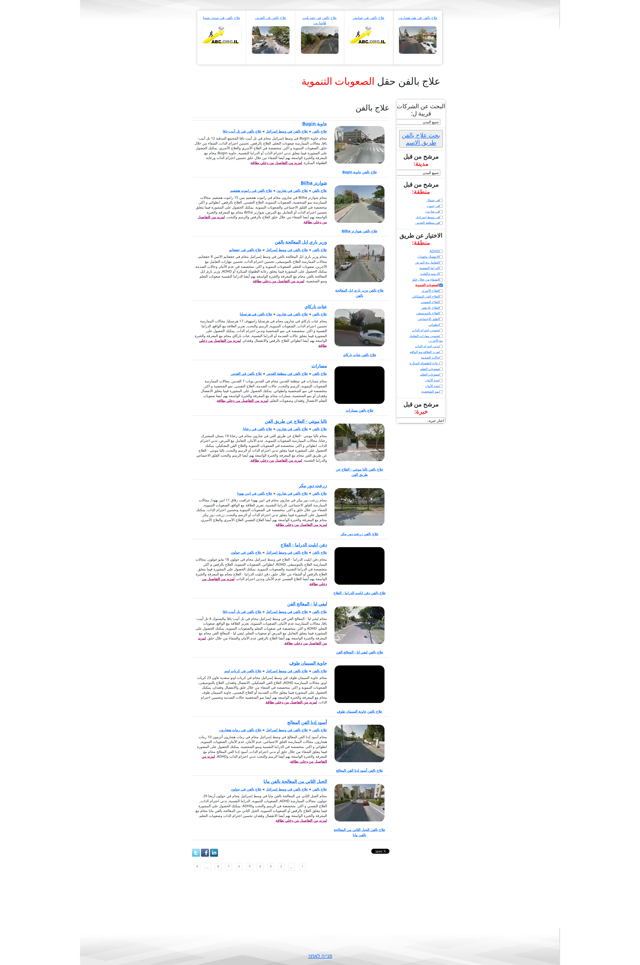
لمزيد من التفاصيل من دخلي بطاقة (276, 162)
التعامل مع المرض (427, 262)
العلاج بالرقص (430, 307)
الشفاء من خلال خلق (426, 279)
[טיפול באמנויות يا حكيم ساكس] (418, 39)
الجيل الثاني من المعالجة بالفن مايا (295, 781)
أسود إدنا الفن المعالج (307, 722)
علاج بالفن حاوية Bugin (359, 172)
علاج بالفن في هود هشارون (418, 17)
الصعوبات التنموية (427, 285)
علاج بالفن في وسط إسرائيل (287, 131)
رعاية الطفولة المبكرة (425, 363)
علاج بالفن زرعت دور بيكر (359, 533)
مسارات (319, 366)
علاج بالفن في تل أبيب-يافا (242, 131)
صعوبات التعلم (430, 369)
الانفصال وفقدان (428, 256)
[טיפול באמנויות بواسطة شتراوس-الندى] (271, 39)
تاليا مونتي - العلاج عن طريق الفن (296, 421)
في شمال (433, 200)
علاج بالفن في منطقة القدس (287, 373)
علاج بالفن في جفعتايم (245, 249)
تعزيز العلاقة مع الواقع (425, 352)
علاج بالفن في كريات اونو (243, 670)
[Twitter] (196, 853)
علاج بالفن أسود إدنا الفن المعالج (359, 770)
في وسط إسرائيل (428, 217)
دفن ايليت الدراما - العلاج (303, 545)
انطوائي (434, 324)
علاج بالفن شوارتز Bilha (360, 231)
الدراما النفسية (429, 268)
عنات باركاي (315, 306)
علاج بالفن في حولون (246, 552)
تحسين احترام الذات (426, 330)
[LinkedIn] (214, 853)
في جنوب (433, 206)
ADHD (435, 251)
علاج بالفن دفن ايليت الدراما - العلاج (360, 592)
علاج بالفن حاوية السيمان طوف (359, 711)
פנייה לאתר (320, 955)
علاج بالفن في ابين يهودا (254, 493)
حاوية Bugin (314, 124)
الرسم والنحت (430, 273)
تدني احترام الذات (427, 346)
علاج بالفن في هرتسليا (256, 314)
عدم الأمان (432, 380)
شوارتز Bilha (314, 183)
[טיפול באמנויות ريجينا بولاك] (369, 34)
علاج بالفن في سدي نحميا (221, 17)
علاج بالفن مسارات (360, 410)
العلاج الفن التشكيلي (426, 296)
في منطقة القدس (427, 222)
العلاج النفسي (430, 302)
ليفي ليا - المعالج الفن (307, 604)
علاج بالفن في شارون (292, 190)
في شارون (432, 211)
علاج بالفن (319, 131)
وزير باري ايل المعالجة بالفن (301, 242)
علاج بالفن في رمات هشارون (240, 729)
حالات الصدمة (430, 357)
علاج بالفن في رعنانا (257, 428)
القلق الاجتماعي (429, 319)
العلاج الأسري (431, 290)
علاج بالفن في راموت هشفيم (251, 190)
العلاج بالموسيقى (428, 313)
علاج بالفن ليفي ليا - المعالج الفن (359, 652)
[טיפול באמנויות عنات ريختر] (320, 39)
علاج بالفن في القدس (270, 17)
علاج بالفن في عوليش (368, 17)
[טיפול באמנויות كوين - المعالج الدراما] (222, 34)
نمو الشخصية (431, 391)
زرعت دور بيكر (313, 485)
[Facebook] (205, 853)
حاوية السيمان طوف (308, 663)
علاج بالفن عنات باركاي (359, 354)
